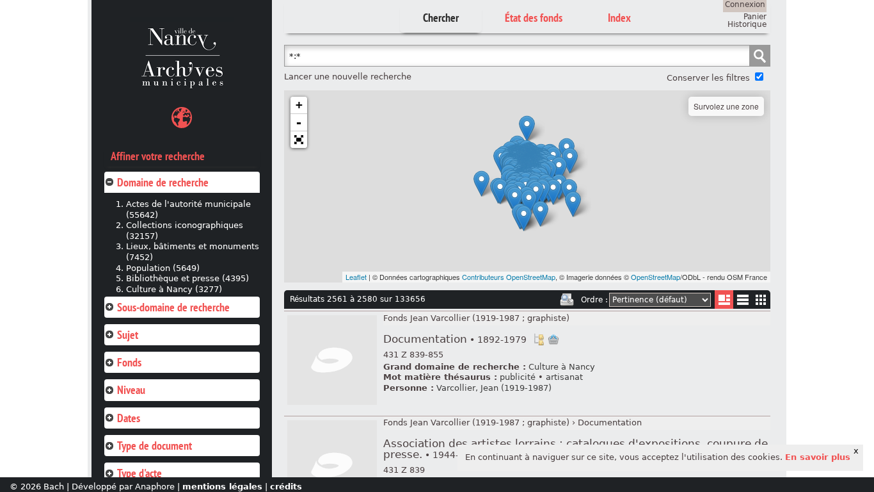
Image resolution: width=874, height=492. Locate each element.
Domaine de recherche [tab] (163, 182)
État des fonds (533, 17)
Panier (755, 16)
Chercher (441, 17)
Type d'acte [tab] (139, 473)
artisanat (564, 377)
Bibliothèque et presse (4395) (187, 278)
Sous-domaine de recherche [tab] (173, 307)
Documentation (455, 339)
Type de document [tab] (154, 445)
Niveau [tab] (131, 389)
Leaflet (356, 277)
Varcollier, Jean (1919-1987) (494, 388)
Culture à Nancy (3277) (174, 289)
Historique (747, 24)
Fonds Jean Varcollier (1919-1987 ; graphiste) (476, 318)
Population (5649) (163, 268)
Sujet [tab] (127, 334)
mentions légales (222, 486)
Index (619, 17)
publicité (518, 377)
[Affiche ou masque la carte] (182, 119)
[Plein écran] (298, 139)
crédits (286, 486)
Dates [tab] (128, 418)
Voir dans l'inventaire (538, 339)
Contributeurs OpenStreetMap (508, 277)
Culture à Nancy (561, 367)
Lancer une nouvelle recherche (347, 76)
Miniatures (761, 299)
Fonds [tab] (129, 362)
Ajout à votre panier (553, 339)
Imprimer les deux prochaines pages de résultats (567, 300)
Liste (724, 299)
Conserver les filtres (708, 78)
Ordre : (594, 299)
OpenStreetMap (655, 277)
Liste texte (742, 302)
